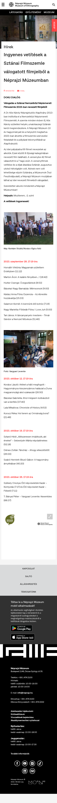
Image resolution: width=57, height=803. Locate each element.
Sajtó (28, 576)
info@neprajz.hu (25, 693)
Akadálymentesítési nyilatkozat (25, 720)
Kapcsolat (28, 568)
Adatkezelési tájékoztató (22, 711)
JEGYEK (54, 25)
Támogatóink (28, 591)
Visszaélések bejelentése (22, 717)
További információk (20, 753)
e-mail (22, 91)
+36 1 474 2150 (27, 699)
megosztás (9, 91)
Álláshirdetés (28, 584)
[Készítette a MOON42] (36, 782)
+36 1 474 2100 (25, 677)
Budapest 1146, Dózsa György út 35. (27, 671)
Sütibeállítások (18, 714)
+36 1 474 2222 (37, 702)
